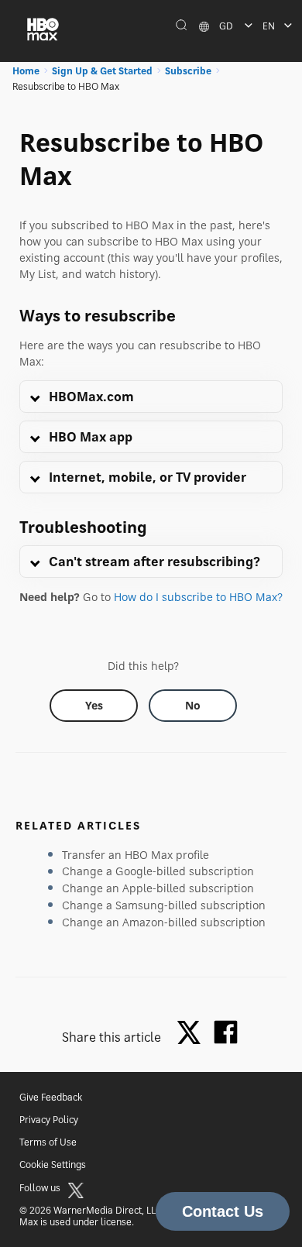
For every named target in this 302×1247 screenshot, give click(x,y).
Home (25, 70)
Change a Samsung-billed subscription (164, 905)
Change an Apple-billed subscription (158, 888)
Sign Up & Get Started (102, 70)
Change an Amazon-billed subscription (164, 922)
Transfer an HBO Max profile (135, 854)
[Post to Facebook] (225, 1032)
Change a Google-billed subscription (158, 871)
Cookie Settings (52, 1164)
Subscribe (188, 70)
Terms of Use (48, 1142)
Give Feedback (50, 1097)
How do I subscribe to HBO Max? (198, 596)
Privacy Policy (48, 1119)
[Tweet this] (192, 1033)
